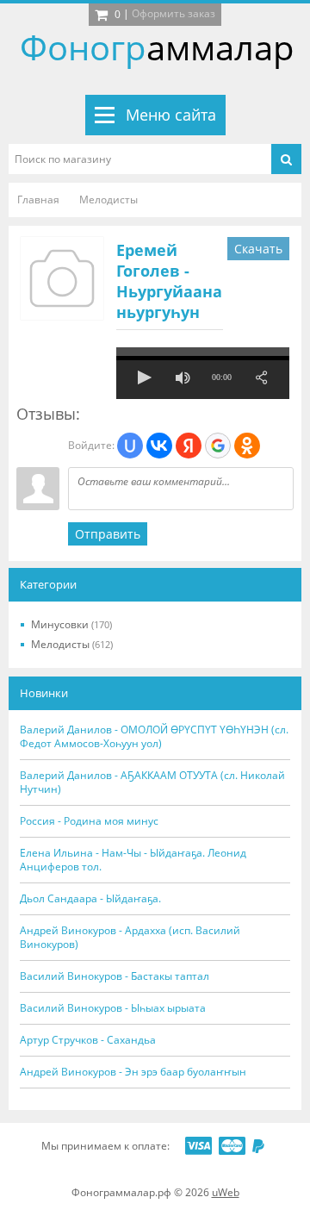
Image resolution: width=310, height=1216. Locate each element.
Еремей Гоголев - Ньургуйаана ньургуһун (169, 281)
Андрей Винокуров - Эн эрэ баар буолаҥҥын (133, 1072)
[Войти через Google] (218, 445)
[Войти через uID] (130, 445)
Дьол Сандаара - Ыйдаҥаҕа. (90, 899)
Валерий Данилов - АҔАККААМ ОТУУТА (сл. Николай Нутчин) (152, 782)
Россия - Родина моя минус (89, 821)
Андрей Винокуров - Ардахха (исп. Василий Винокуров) (130, 937)
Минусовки (71, 624)
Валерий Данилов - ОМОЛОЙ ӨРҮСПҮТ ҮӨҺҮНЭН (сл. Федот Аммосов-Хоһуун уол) (154, 737)
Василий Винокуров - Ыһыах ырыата (113, 1008)
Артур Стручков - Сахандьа (88, 1040)
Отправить (107, 534)
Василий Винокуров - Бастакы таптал (114, 976)
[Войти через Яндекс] (189, 445)
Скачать (258, 248)
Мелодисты (72, 644)
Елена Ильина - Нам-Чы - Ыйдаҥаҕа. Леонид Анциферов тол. (133, 860)
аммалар (157, 47)
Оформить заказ (173, 13)
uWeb (225, 1192)
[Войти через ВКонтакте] (159, 445)
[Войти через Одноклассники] (247, 445)
